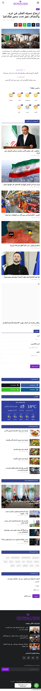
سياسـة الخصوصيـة (21, 681)
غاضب (35, 112)
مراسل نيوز (36, 558)
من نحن (30, 681)
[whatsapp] (24, 658)
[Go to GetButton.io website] (36, 689)
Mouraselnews (15, 558)
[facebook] (37, 658)
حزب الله (29, 562)
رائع (19, 112)
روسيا (5, 562)
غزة (23, 562)
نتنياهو (12, 566)
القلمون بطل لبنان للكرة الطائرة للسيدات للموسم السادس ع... (17, 469)
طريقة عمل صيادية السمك (21, 449)
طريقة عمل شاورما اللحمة (20, 458)
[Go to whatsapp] (36, 685)
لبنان (7, 558)
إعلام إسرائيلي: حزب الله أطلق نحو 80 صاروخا (25, 245)
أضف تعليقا (35, 366)
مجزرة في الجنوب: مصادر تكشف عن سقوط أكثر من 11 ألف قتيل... (15, 637)
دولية (38, 9)
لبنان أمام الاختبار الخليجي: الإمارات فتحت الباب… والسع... (16, 512)
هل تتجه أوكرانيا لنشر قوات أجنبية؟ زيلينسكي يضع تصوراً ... (21, 277)
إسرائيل (18, 562)
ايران (37, 566)
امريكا (11, 562)
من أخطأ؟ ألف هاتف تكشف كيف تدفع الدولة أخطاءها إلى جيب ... (16, 531)
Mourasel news (26, 558)
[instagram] (28, 658)
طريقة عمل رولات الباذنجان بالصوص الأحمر (16, 430)
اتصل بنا (12, 681)
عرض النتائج (27, 596)
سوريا (31, 566)
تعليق (38, 352)
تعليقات (36, 331)
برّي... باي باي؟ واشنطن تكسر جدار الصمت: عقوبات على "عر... (16, 628)
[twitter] (33, 658)
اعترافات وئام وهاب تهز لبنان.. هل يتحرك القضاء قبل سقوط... (15, 645)
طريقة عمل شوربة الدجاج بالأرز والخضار (17, 440)
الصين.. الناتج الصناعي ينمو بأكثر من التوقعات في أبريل (22, 215)
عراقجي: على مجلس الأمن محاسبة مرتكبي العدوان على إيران (22, 152)
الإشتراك (5, 669)
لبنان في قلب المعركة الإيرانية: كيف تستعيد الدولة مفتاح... (16, 522)
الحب (19, 100)
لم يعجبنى (27, 100)
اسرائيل (36, 562)
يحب (36, 100)
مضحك (11, 100)
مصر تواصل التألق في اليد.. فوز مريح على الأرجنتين (20, 80)
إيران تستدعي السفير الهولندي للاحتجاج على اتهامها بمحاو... (21, 184)
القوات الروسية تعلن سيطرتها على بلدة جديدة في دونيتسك (20, 73)
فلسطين (25, 566)
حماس (18, 566)
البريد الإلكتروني (35, 344)
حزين (27, 112)
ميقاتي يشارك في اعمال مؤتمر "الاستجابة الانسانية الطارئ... (21, 323)
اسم (38, 336)
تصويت (36, 596)
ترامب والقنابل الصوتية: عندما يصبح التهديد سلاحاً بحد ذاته (15, 540)
